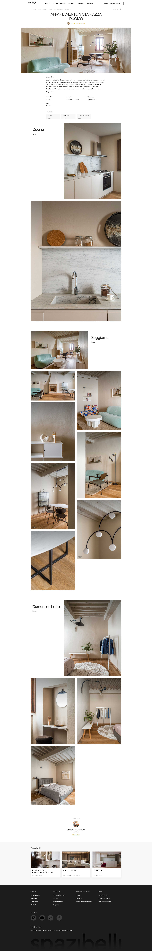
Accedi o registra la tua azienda (113, 3)
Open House (34, 901)
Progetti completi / (42, 9)
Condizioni (79, 898)
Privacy (78, 895)
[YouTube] (42, 918)
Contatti (33, 904)
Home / (33, 9)
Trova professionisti (59, 3)
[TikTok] (50, 918)
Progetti (48, 3)
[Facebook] (59, 918)
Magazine (80, 3)
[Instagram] (33, 918)
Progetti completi (58, 901)
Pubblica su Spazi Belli (104, 898)
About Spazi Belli (35, 895)
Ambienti (72, 3)
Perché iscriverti (103, 895)
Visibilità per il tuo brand (105, 901)
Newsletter (89, 3)
